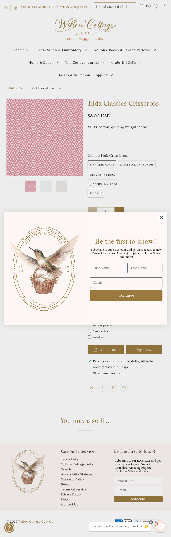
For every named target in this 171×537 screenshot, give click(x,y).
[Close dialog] (161, 217)
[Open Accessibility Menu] (9, 527)
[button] (160, 526)
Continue (126, 295)
